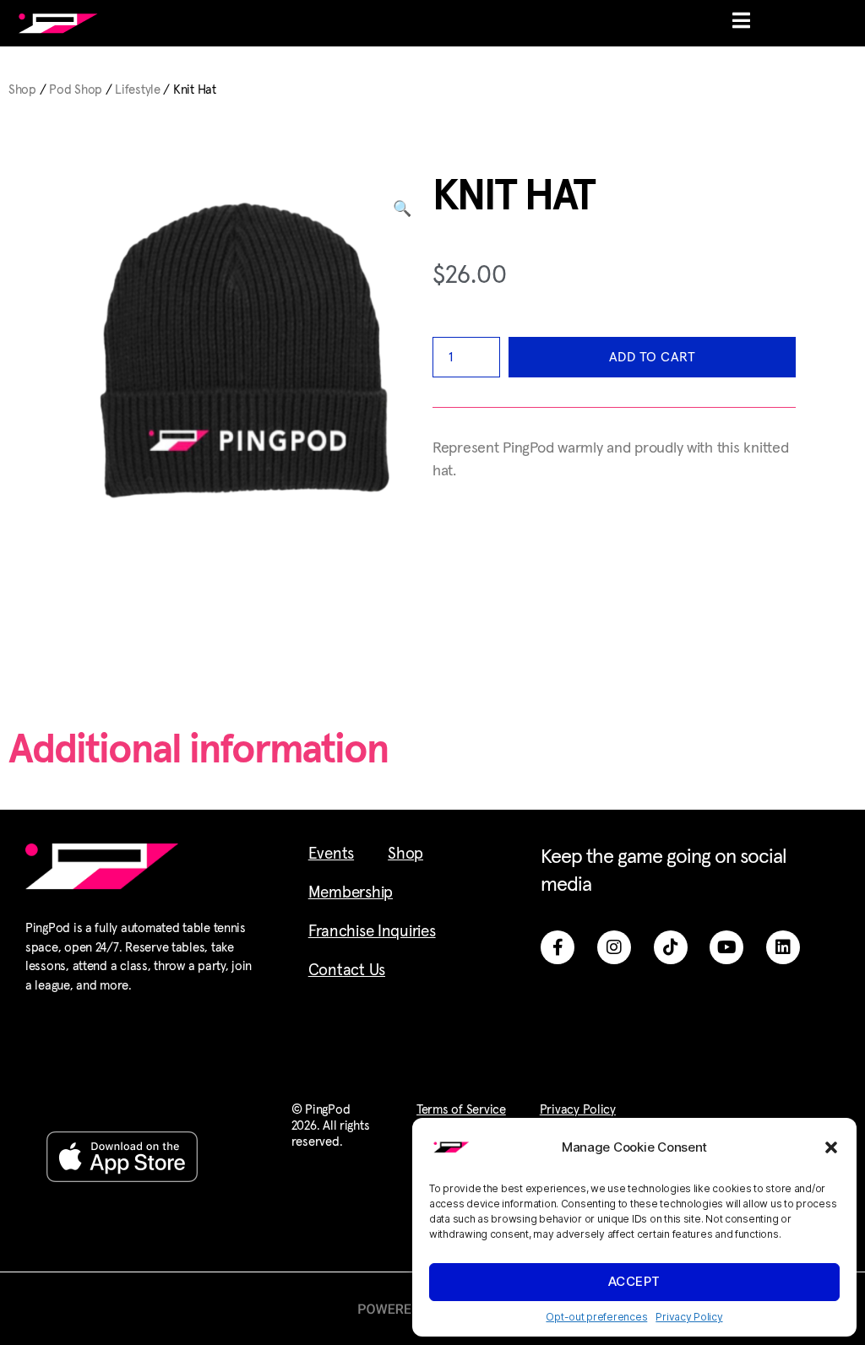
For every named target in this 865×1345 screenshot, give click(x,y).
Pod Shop (75, 90)
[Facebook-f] (557, 947)
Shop (22, 90)
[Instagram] (614, 947)
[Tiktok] (671, 947)
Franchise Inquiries (372, 932)
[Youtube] (726, 947)
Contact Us (346, 971)
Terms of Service (461, 1110)
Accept (634, 1281)
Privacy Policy (689, 1316)
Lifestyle (137, 90)
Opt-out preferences (596, 1316)
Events (331, 854)
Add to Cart (652, 357)
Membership (350, 893)
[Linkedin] (783, 947)
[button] (831, 1147)
